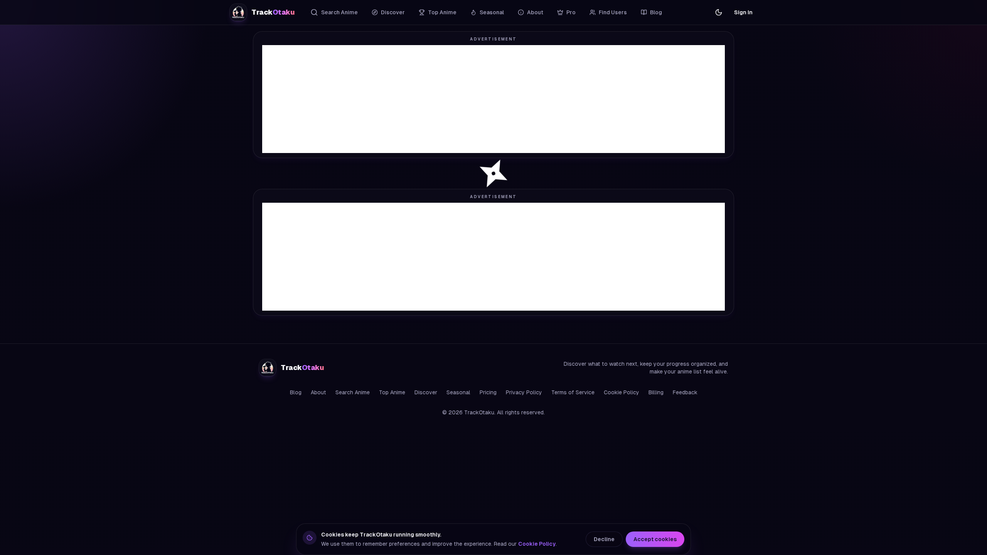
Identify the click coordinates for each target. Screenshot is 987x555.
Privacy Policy (524, 392)
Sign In (743, 12)
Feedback (685, 392)
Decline (604, 539)
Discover (393, 12)
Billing (656, 392)
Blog (656, 12)
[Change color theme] (718, 12)
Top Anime (442, 12)
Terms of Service (573, 392)
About (535, 12)
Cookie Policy (621, 392)
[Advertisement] (493, 99)
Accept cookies (655, 539)
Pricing (488, 392)
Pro (571, 12)
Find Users (613, 12)
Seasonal (492, 12)
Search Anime (339, 12)
